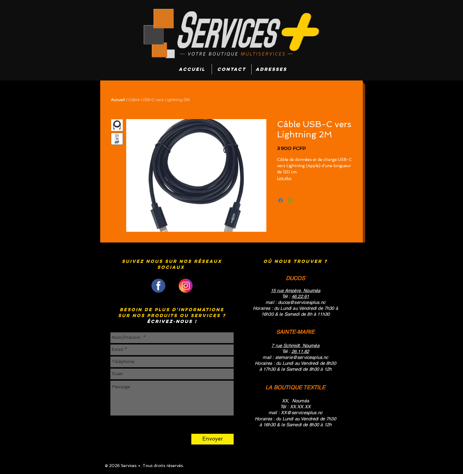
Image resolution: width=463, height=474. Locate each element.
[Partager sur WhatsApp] (290, 200)
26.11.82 (300, 351)
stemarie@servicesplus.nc (301, 357)
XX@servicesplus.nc (301, 412)
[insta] (186, 286)
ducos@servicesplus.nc (301, 302)
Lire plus (284, 178)
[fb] (158, 286)
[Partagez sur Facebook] (280, 200)
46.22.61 (300, 296)
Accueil (118, 99)
